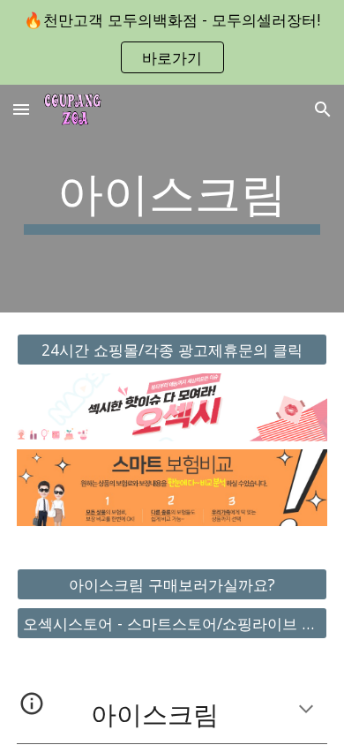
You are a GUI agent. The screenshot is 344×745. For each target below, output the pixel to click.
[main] (172, 198)
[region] (172, 42)
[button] (21, 109)
